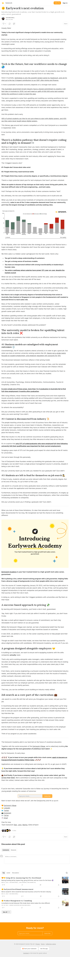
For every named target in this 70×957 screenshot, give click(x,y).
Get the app (44, 948)
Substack (26, 953)
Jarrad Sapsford (14, 905)
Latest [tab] (8, 873)
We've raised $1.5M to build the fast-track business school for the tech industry (26, 892)
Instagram (7, 813)
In (2, 389)
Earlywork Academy (9, 572)
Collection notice (51, 944)
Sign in (65, 3)
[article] (35, 881)
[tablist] (9, 850)
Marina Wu (33, 882)
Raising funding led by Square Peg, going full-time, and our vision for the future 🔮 (27, 880)
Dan (15, 825)
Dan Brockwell (10, 17)
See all (5, 912)
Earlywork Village (39, 746)
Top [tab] (4, 873)
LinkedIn (7, 808)
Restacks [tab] (13, 850)
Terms (43, 944)
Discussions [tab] (15, 873)
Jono (20, 825)
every (5, 389)
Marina (24, 825)
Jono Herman (23, 882)
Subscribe (57, 3)
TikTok (6, 815)
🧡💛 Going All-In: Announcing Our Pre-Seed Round (21, 878)
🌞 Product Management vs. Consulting (16, 901)
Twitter (6, 810)
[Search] (67, 873)
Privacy (38, 944)
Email (6, 818)
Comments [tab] (6, 850)
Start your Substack (30, 948)
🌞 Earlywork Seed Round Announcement (17, 889)
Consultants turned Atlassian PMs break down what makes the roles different (25, 903)
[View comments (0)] (9, 24)
